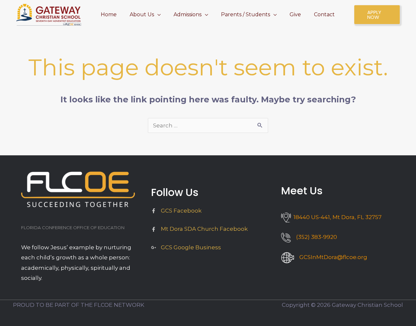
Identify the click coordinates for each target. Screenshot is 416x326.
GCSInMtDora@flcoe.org (333, 257)
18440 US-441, (336, 217)
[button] (157, 14)
